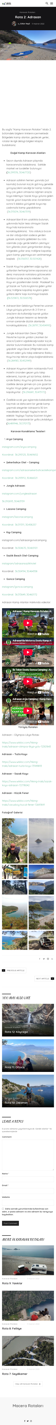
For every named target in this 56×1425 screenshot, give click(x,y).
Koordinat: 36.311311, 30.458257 (19, 524)
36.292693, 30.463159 (13, 501)
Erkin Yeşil (25, 23)
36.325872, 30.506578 (19, 298)
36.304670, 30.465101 (26, 548)
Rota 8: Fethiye (12, 1328)
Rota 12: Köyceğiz (16, 1032)
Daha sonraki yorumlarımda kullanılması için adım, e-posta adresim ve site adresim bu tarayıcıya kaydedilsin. (27, 1212)
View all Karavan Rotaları (26, 1384)
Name (5, 1173)
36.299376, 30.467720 (18, 172)
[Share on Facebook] (39, 959)
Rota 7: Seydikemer (14, 1374)
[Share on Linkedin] (52, 959)
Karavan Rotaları (27, 12)
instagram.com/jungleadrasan (19, 493)
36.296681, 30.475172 (34, 392)
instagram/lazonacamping (17, 516)
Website (6, 1197)
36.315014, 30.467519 (19, 211)
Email (5, 1185)
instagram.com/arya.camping (19, 446)
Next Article (42, 978)
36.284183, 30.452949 (19, 360)
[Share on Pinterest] (48, 959)
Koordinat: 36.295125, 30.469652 (20, 454)
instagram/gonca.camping (17, 586)
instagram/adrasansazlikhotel (19, 563)
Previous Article (15, 970)
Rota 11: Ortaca (14, 1067)
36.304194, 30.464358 (26, 571)
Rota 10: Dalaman (16, 1102)
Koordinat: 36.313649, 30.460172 (19, 594)
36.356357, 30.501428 (29, 258)
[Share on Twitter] (44, 959)
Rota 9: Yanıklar (12, 1283)
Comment (7, 1137)
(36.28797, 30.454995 (39, 325)
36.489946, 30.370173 (18, 423)
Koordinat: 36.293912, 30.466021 (20, 477)
